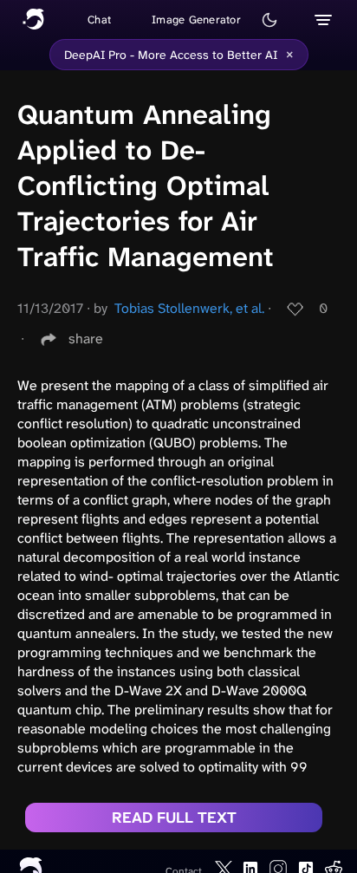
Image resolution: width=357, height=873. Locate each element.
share (85, 338)
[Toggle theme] (269, 20)
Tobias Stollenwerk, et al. (189, 308)
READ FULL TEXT (174, 817)
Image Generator (196, 19)
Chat (99, 19)
